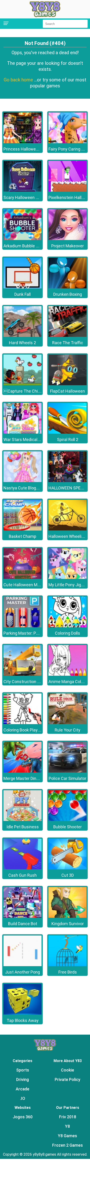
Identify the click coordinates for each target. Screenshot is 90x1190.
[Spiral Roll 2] (67, 432)
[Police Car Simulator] (67, 771)
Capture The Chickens (26, 391)
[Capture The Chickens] (22, 384)
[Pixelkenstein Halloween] (67, 190)
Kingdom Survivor (67, 923)
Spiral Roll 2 (67, 439)
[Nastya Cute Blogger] (22, 481)
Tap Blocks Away (23, 1020)
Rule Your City (67, 730)
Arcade (22, 1088)
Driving (22, 1079)
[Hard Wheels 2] (22, 335)
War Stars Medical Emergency (31, 439)
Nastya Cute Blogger (22, 487)
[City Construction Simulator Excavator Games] (22, 674)
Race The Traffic (67, 342)
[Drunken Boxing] (67, 287)
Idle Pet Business (22, 826)
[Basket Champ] (22, 529)
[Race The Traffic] (67, 335)
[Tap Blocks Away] (22, 1013)
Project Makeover (67, 245)
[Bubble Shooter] (67, 820)
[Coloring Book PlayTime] (22, 723)
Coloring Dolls (67, 633)
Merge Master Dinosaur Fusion (31, 778)
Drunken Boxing (67, 294)
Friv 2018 (67, 1116)
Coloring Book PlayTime (25, 730)
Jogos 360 (23, 1116)
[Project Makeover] (67, 239)
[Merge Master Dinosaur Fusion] (22, 771)
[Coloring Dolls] (67, 626)
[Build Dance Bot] (22, 916)
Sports (22, 1070)
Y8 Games (67, 1135)
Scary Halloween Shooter (26, 197)
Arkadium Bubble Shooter (27, 245)
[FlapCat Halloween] (67, 384)
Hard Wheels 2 (22, 342)
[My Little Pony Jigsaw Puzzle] (67, 578)
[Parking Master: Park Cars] (22, 626)
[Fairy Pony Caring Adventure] (67, 142)
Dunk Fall (22, 294)
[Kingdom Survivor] (67, 916)
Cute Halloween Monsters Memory (35, 584)
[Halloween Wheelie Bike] (67, 529)
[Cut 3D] (67, 868)
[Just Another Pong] (22, 965)
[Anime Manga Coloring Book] (67, 674)
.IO (22, 1098)
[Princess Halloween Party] (22, 142)
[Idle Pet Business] (22, 820)
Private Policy (67, 1079)
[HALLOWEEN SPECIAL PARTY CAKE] (67, 481)
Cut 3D (67, 875)
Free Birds (67, 972)
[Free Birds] (67, 965)
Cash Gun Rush (22, 875)
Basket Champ (22, 536)
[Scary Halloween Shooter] (22, 190)
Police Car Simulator (67, 778)
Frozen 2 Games (67, 1145)
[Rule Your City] (67, 723)
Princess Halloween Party (27, 149)
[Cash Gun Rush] (22, 868)
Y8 (67, 1126)
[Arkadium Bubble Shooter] (22, 239)
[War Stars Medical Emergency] (22, 432)
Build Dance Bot (22, 923)
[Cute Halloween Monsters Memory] (22, 578)
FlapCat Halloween (67, 391)
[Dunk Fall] (22, 287)
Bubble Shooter (67, 826)
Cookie (67, 1070)
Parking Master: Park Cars (27, 633)
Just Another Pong (22, 972)
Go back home (19, 80)
